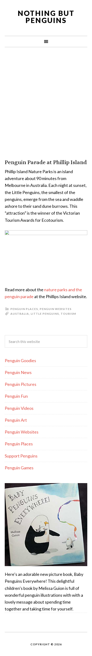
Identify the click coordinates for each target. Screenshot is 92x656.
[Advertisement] (46, 103)
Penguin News (18, 372)
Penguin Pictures (20, 384)
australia (19, 313)
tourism (68, 313)
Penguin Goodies (20, 360)
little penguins (45, 313)
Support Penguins (21, 455)
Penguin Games (19, 467)
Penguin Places (24, 309)
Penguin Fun (16, 396)
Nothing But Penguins (46, 16)
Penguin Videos (19, 408)
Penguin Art (16, 420)
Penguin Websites (55, 309)
